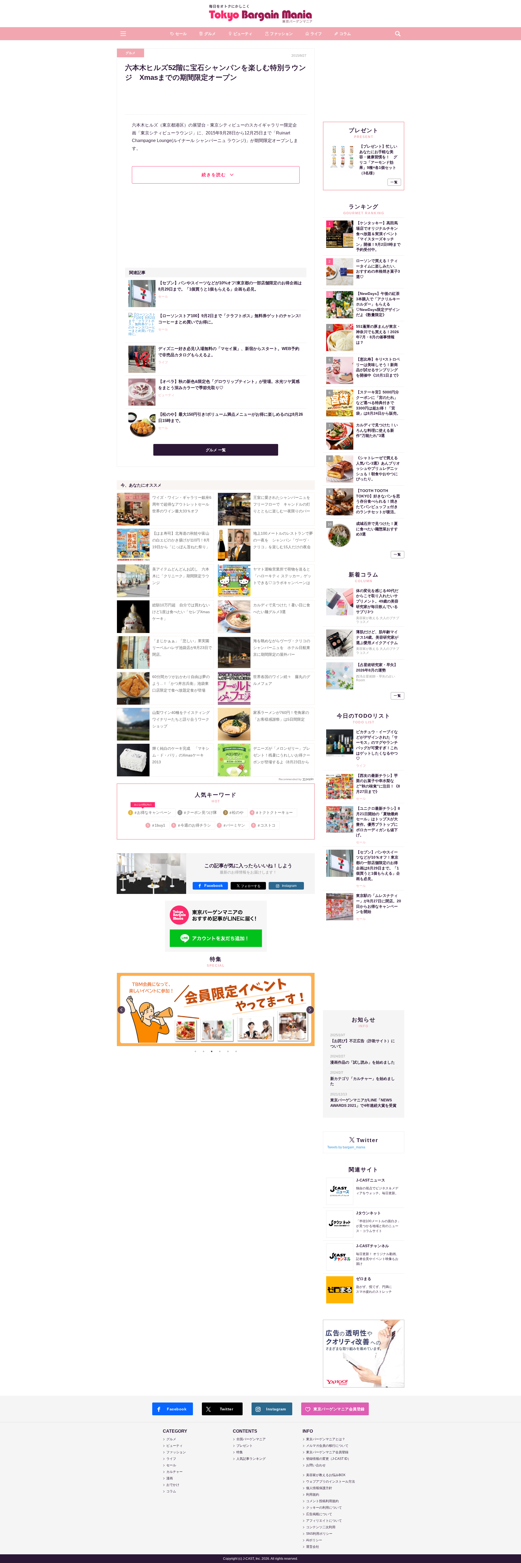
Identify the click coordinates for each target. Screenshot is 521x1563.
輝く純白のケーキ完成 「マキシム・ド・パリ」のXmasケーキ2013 (180, 755)
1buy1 (156, 825)
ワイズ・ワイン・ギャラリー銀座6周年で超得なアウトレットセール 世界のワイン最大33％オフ (182, 504)
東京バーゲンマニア (260, 14)
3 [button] (211, 1051)
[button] (123, 33)
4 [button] (220, 1051)
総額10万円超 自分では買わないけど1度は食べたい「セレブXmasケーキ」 (181, 612)
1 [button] (195, 1051)
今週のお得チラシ (192, 825)
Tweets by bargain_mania (346, 1147)
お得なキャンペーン (150, 811)
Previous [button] (121, 1010)
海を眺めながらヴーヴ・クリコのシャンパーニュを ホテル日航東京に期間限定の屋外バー (281, 648)
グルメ (130, 53)
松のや (234, 812)
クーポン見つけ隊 (198, 812)
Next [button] (310, 1010)
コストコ (264, 825)
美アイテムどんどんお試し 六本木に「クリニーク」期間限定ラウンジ (180, 576)
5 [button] (228, 1051)
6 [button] (236, 1051)
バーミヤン (232, 825)
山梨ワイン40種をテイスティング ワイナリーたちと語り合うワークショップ (183, 719)
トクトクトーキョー (272, 812)
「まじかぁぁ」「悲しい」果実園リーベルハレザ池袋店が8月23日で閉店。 (182, 648)
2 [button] (203, 1051)
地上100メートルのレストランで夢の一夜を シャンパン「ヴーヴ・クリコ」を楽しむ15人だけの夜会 (283, 540)
